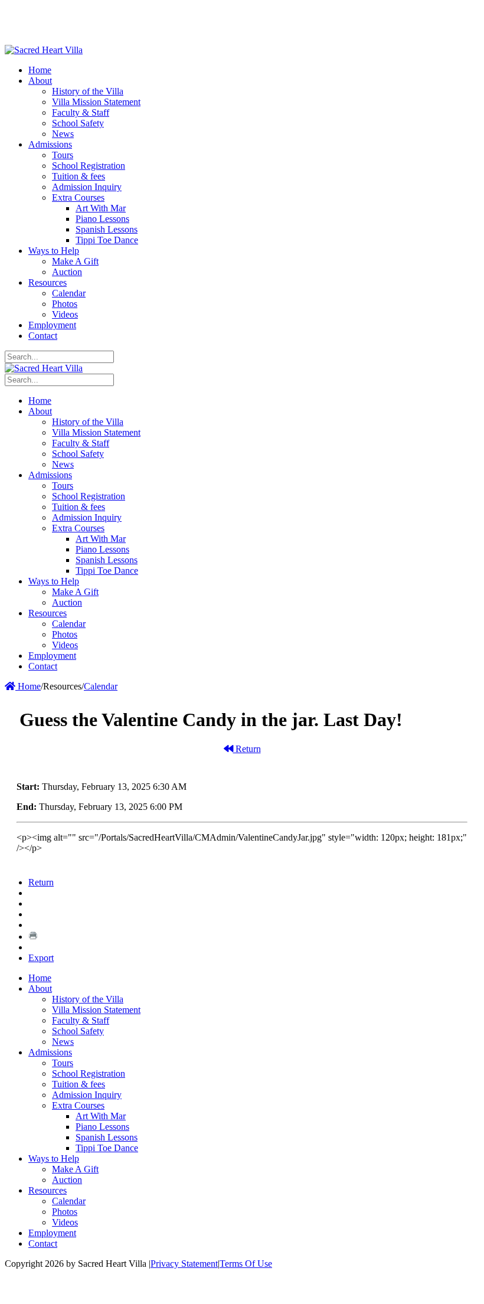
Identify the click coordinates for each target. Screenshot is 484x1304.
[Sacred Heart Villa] (44, 50)
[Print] (33, 937)
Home (28, 686)
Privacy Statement (184, 1264)
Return (247, 749)
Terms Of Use (246, 1264)
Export (41, 958)
